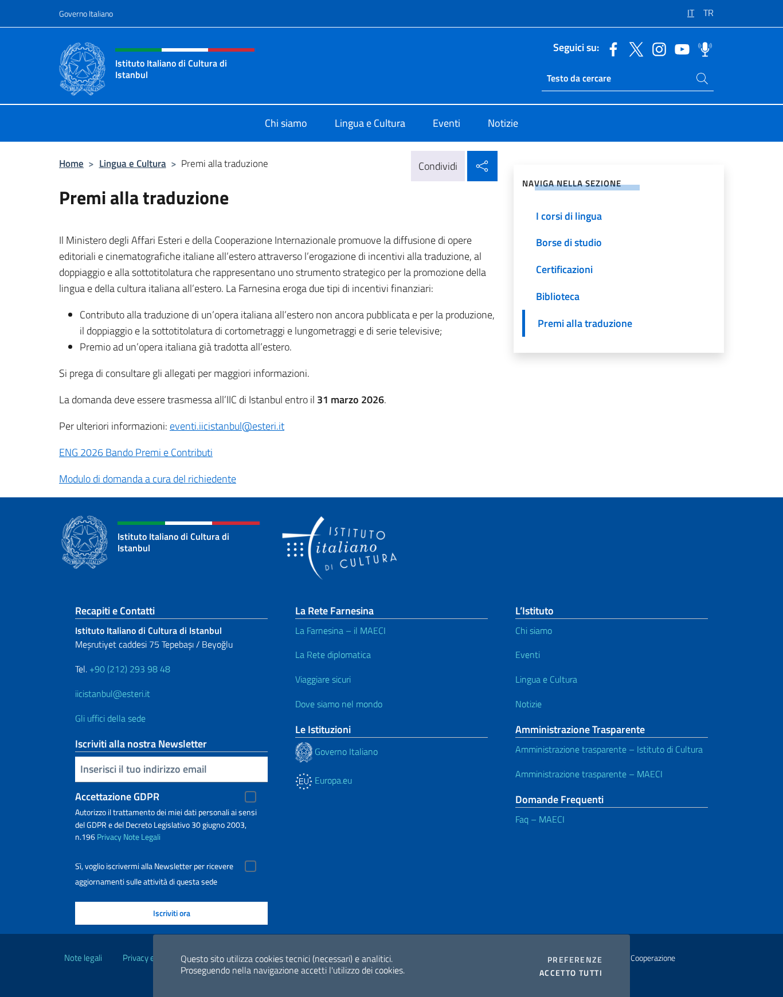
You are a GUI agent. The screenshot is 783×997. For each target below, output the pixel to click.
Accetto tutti (570, 973)
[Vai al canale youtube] (679, 48)
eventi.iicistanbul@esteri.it (227, 426)
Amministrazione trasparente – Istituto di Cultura (609, 749)
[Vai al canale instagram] (656, 48)
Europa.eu (332, 780)
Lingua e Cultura (132, 163)
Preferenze (574, 960)
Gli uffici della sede (110, 718)
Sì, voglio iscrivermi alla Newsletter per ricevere (154, 866)
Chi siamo (533, 630)
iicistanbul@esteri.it (112, 693)
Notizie (528, 704)
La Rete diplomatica (333, 654)
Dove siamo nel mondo (338, 704)
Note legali (83, 957)
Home (71, 163)
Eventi (527, 654)
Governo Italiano (86, 13)
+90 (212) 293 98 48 (129, 669)
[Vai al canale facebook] (610, 48)
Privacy (109, 837)
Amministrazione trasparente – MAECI (589, 774)
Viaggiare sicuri (323, 679)
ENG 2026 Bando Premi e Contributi (136, 452)
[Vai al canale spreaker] (702, 48)
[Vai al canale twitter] (633, 48)
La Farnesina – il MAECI (340, 630)
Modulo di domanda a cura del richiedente (147, 478)
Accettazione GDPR (117, 796)
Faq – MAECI (540, 819)
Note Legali (141, 837)
